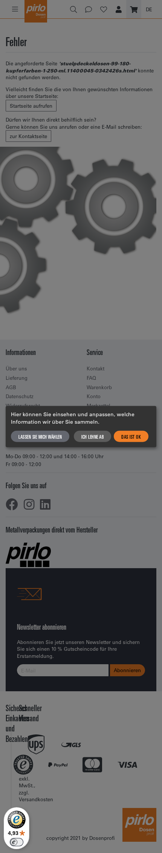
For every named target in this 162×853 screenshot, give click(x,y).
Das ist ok (131, 436)
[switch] (16, 842)
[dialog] (81, 426)
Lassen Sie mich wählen (40, 436)
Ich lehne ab (92, 436)
